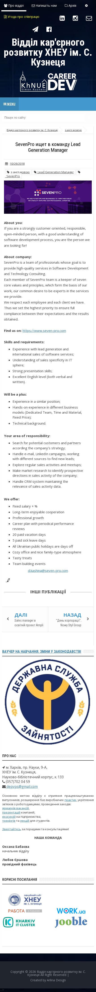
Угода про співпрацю (23, 16)
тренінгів (8, 821)
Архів (72, 5)
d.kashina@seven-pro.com (48, 570)
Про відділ (15, 5)
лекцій (24, 821)
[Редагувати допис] (7, 579)
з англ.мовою (19, 172)
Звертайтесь (11, 829)
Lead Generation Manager (55, 172)
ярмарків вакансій (15, 808)
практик (70, 800)
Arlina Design (56, 980)
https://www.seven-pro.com (44, 330)
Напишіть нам (46, 5)
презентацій (11, 812)
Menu (10, 104)
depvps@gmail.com (22, 786)
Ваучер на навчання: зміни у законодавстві (41, 651)
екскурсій (9, 817)
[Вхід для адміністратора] (86, 5)
